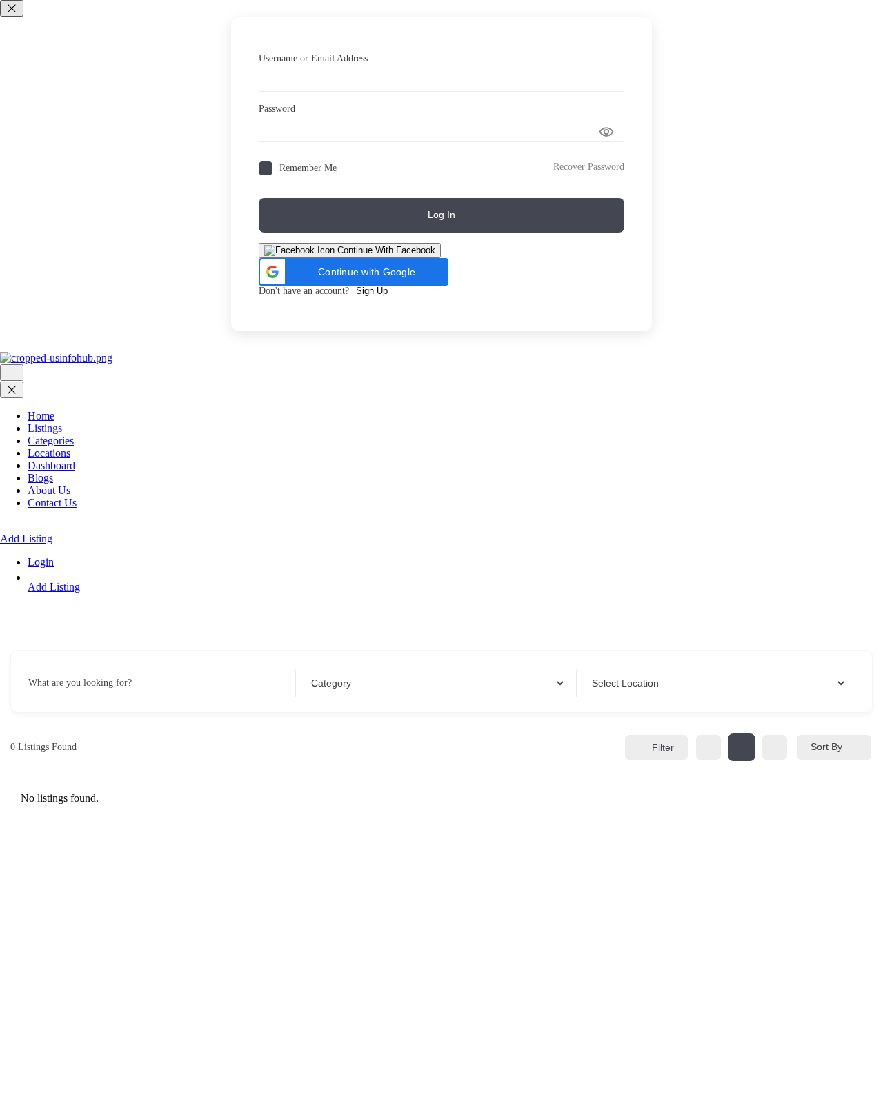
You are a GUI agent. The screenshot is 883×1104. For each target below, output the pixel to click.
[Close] (11, 8)
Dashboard (51, 465)
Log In (441, 214)
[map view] (774, 747)
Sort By (826, 746)
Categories (51, 440)
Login (41, 562)
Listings (45, 428)
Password (277, 108)
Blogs (40, 478)
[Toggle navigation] (11, 372)
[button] (353, 272)
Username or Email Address (313, 58)
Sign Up (372, 291)
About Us (49, 490)
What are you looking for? (80, 683)
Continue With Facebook (385, 250)
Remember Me (308, 168)
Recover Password (588, 166)
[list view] (741, 747)
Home (41, 416)
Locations (49, 453)
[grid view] (708, 747)
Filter (663, 747)
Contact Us (52, 503)
